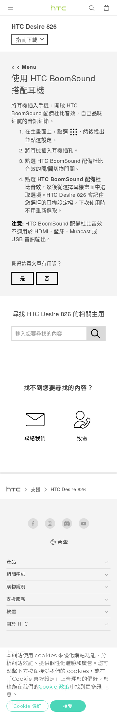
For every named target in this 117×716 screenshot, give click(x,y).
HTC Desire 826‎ (68, 489)
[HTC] (58, 8)
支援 (35, 489)
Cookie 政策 (54, 687)
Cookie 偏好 (27, 706)
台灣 (62, 542)
